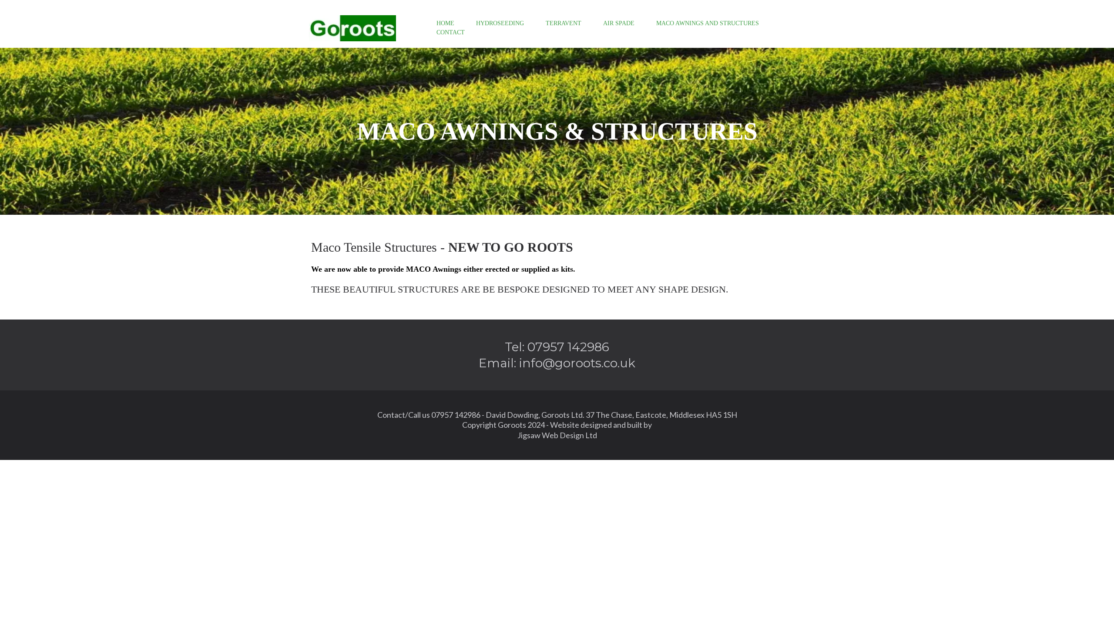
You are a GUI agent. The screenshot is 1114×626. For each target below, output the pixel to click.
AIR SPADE (618, 23)
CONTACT (450, 32)
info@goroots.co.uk (577, 363)
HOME (445, 23)
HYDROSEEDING (500, 23)
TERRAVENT (563, 23)
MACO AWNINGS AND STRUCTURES (707, 23)
